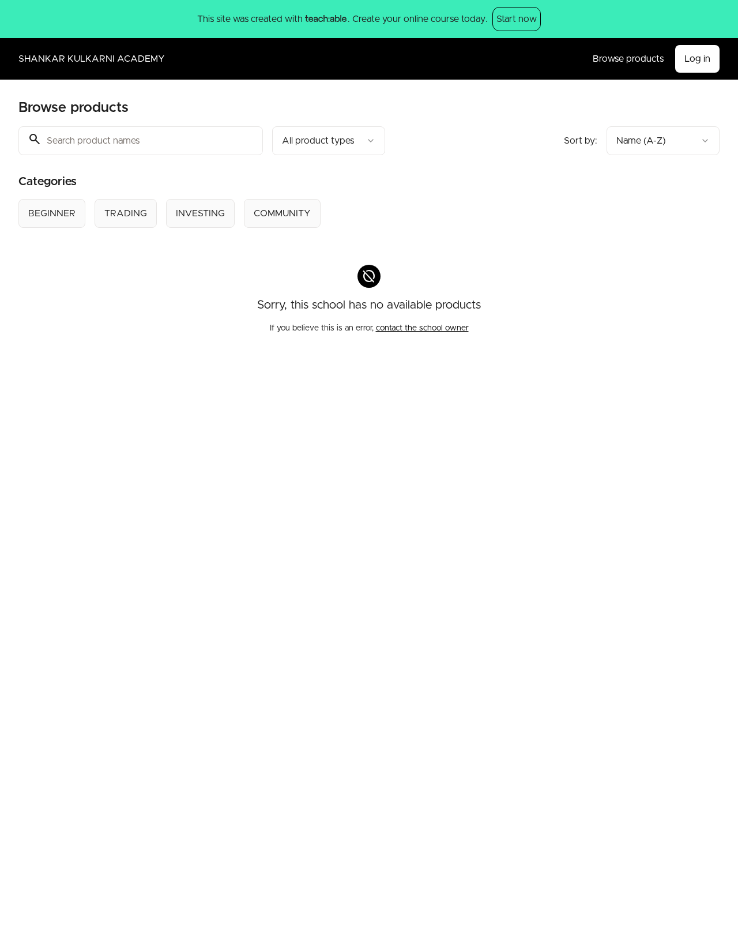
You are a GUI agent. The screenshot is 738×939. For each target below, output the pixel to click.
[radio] (51, 213)
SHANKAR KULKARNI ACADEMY (91, 58)
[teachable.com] (325, 19)
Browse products (628, 58)
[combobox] (328, 140)
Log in (697, 58)
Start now (516, 19)
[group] (337, 213)
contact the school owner (422, 328)
